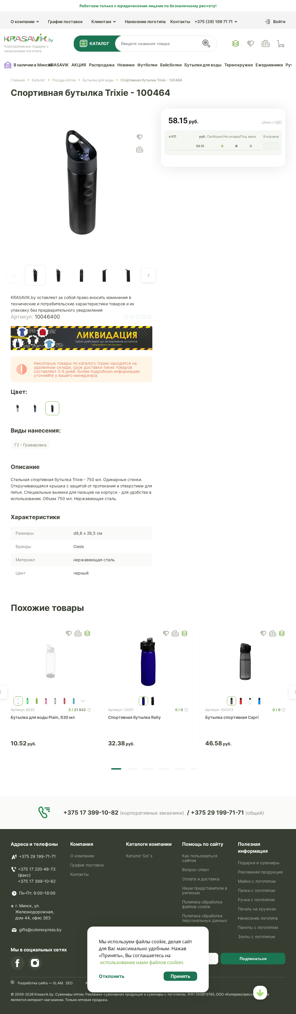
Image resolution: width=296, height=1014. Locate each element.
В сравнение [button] (78, 633)
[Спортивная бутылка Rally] (148, 661)
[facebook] (18, 963)
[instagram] (35, 963)
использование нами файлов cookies (142, 962)
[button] (14, 275)
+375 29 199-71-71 (37, 856)
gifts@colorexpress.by (40, 929)
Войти (279, 21)
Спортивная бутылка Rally (134, 717)
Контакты (180, 21)
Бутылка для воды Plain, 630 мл (43, 717)
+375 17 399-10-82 (37, 881)
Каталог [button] (99, 43)
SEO (69, 983)
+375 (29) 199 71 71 (214, 21)
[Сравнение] (266, 44)
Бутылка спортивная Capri (232, 717)
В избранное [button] (68, 633)
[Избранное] (236, 44)
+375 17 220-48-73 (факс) (37, 872)
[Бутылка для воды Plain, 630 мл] (51, 661)
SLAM (57, 983)
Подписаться (253, 958)
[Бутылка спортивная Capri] (245, 661)
